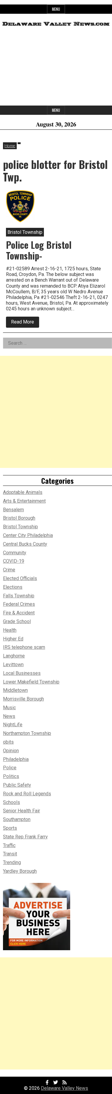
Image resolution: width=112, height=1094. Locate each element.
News (9, 716)
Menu (56, 9)
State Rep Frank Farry (25, 837)
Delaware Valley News (64, 1088)
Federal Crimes (19, 604)
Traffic (9, 845)
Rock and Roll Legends (27, 794)
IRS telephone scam (24, 647)
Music (9, 707)
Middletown (15, 690)
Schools (11, 802)
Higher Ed (13, 639)
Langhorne (14, 656)
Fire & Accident (19, 613)
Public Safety (17, 785)
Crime (9, 570)
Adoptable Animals (22, 492)
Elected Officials (20, 578)
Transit (10, 854)
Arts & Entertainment (24, 501)
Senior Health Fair (21, 811)
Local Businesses (22, 673)
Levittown (13, 664)
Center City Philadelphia (28, 535)
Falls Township (18, 596)
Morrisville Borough (23, 699)
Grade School (17, 621)
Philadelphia (16, 759)
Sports (10, 828)
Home (9, 145)
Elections (12, 587)
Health (9, 630)
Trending (12, 862)
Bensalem (13, 509)
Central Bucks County (25, 544)
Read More (25, 323)
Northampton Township (27, 733)
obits (8, 742)
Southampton (16, 819)
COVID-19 (13, 561)
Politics (11, 776)
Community (14, 553)
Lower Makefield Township (31, 682)
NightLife (12, 724)
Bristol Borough (19, 518)
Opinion (11, 750)
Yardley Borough (20, 871)
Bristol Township (20, 527)
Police (9, 767)
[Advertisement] (56, 68)
